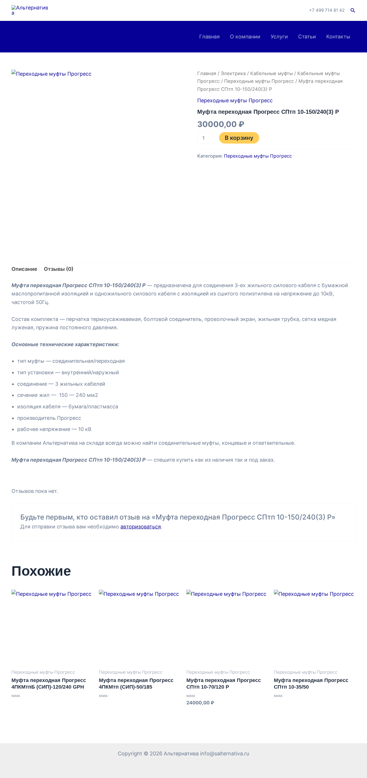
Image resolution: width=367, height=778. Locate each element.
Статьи (307, 37)
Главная (209, 37)
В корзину (239, 137)
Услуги (279, 37)
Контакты (338, 37)
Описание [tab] (24, 269)
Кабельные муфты (271, 73)
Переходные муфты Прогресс (259, 81)
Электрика (233, 73)
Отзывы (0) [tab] (58, 269)
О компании (245, 37)
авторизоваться (140, 527)
